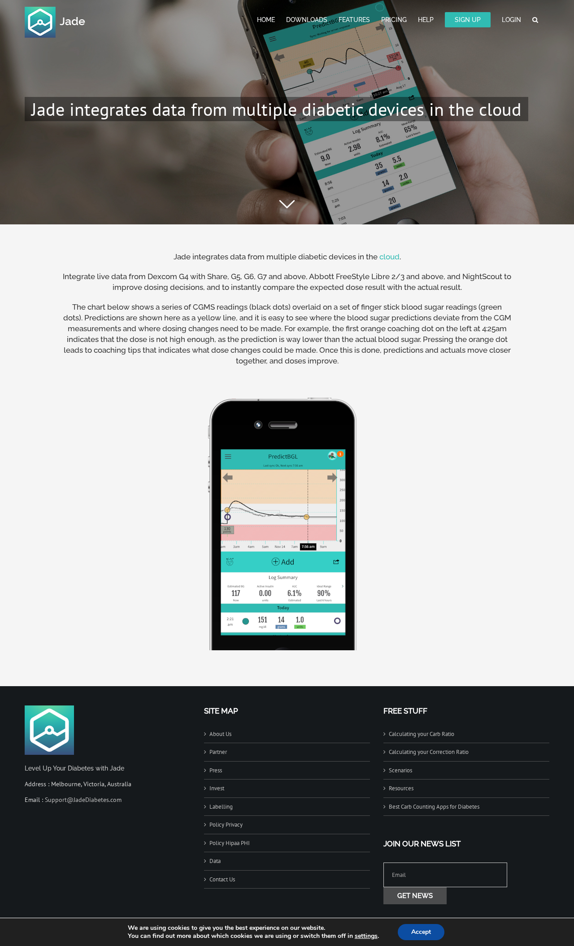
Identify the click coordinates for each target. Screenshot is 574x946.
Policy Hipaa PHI (229, 843)
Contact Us (222, 879)
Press (215, 770)
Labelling (221, 806)
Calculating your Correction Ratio (429, 752)
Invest (216, 788)
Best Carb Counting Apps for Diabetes (434, 806)
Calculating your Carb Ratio (421, 734)
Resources (401, 788)
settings (366, 936)
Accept (421, 932)
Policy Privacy (226, 824)
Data (215, 861)
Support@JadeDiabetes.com (83, 800)
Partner (218, 752)
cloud (389, 256)
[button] (535, 19)
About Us (220, 734)
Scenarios (400, 770)
